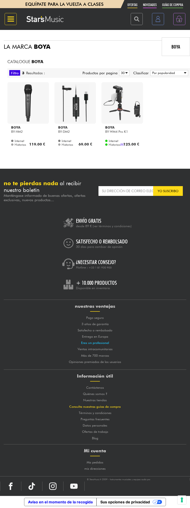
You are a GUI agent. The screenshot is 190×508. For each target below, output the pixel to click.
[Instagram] (52, 486)
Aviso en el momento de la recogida (60, 502)
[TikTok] (31, 486)
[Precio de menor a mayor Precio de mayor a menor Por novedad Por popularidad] (168, 73)
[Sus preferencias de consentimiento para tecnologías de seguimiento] (181, 499)
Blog (95, 438)
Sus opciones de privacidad (125, 502)
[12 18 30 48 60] (123, 73)
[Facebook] (10, 486)
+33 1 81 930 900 (100, 267)
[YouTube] (73, 486)
